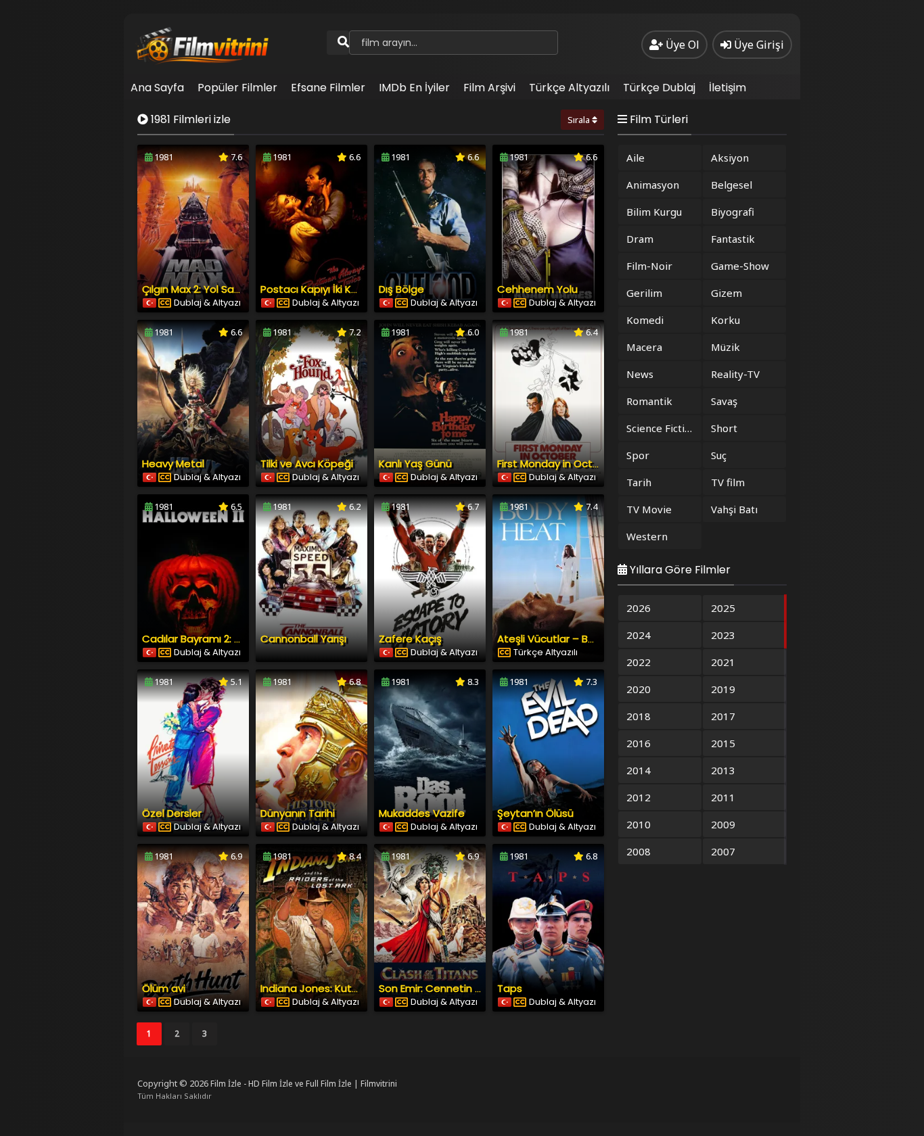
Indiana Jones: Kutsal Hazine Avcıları (350, 988)
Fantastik (733, 238)
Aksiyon (730, 157)
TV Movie (649, 509)
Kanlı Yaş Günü (415, 463)
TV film (728, 482)
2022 (638, 662)
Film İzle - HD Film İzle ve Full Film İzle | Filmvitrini (303, 1083)
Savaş (724, 401)
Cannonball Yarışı (303, 639)
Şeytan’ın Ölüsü (535, 813)
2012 (638, 797)
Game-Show (740, 266)
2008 (638, 851)
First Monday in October (556, 463)
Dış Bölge (401, 289)
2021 (723, 662)
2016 (638, 743)
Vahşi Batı (734, 509)
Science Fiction (661, 428)
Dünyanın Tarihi (297, 813)
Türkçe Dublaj (659, 87)
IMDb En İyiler (414, 87)
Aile (635, 157)
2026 (638, 608)
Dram (639, 238)
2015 (723, 743)
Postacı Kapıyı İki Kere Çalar (328, 289)
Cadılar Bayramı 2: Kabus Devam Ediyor (239, 639)
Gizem (726, 293)
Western (647, 536)
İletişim (727, 87)
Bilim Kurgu (654, 211)
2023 (723, 635)
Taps (509, 988)
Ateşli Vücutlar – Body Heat (565, 639)
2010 (638, 824)
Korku (725, 320)
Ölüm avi (163, 988)
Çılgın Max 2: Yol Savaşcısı (204, 289)
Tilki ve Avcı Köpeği (306, 463)
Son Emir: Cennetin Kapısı (441, 988)
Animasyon (652, 184)
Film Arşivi (489, 87)
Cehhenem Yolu (537, 289)
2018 (638, 716)
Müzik (725, 347)
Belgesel (731, 184)
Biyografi (732, 211)
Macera (644, 347)
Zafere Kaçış (410, 639)
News (639, 374)
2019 (723, 689)
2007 (723, 851)
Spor (637, 455)
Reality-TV (735, 374)
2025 (723, 608)
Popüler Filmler (237, 87)
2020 (638, 689)
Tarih (638, 482)
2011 (723, 797)
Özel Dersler (172, 813)
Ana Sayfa (157, 87)
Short (724, 428)
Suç (718, 455)
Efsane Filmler (328, 87)
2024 (638, 635)
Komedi (645, 320)
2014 (638, 770)
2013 (723, 770)
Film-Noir (649, 266)
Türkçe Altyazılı (569, 87)
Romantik (649, 401)
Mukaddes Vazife (422, 813)
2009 (723, 824)
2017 (723, 716)
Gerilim (644, 293)
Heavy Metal (173, 463)
